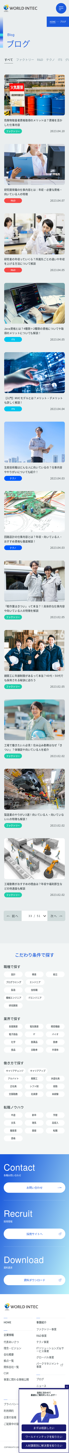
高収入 (55, 1122)
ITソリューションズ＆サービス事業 (50, 1349)
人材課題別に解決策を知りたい (43, 1445)
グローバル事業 (45, 1357)
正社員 (13, 1086)
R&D (40, 59)
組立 (55, 974)
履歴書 (13, 1130)
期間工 (34, 1078)
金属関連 (13, 1026)
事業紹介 (41, 1322)
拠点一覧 (9, 1360)
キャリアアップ (37, 1070)
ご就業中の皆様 (12, 1424)
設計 (13, 974)
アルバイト (13, 1078)
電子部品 (13, 1034)
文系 (13, 1122)
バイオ (55, 1034)
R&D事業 (41, 1335)
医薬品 (34, 1042)
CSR (6, 1373)
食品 (13, 1049)
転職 (55, 1130)
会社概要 (9, 1354)
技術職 (34, 989)
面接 (34, 1130)
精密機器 (55, 1026)
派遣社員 (55, 1078)
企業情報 (9, 1335)
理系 (34, 1122)
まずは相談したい (43, 1428)
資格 (13, 1138)
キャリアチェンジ (14, 1070)
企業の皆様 (10, 1417)
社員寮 (34, 1094)
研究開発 (13, 1005)
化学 (13, 1042)
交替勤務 (13, 1094)
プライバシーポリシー (16, 1404)
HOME (53, 21)
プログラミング (13, 982)
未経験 (55, 1094)
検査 (34, 974)
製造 (13, 989)
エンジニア (35, 982)
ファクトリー (25, 59)
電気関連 (34, 1026)
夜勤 (55, 1086)
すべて (8, 59)
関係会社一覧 (11, 1367)
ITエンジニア (35, 997)
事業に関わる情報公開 (16, 1379)
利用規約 (9, 1410)
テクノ (50, 59)
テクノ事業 (42, 1342)
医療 (55, 1042)
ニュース (41, 1386)
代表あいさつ (11, 1342)
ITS (60, 59)
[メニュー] (61, 8)
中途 (13, 1115)
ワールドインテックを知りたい (43, 1436)
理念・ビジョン (12, 1348)
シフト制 (34, 1086)
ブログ (40, 1379)
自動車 (34, 1049)
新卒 (34, 1115)
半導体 (55, 1049)
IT (34, 1034)
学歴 (55, 1115)
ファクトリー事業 (46, 1329)
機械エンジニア (13, 997)
